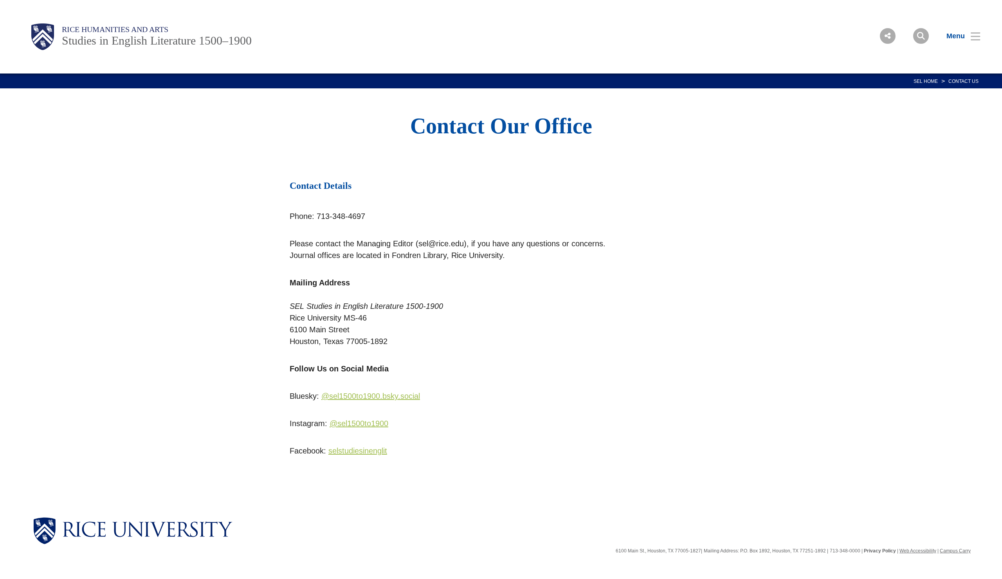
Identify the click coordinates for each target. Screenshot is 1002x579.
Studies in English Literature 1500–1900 (157, 40)
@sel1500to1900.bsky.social (370, 396)
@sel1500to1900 (359, 423)
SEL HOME (926, 81)
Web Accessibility (917, 551)
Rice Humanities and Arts (115, 29)
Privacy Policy (880, 551)
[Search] (921, 36)
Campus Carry (955, 551)
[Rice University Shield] (42, 36)
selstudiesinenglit (357, 450)
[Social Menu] (888, 36)
